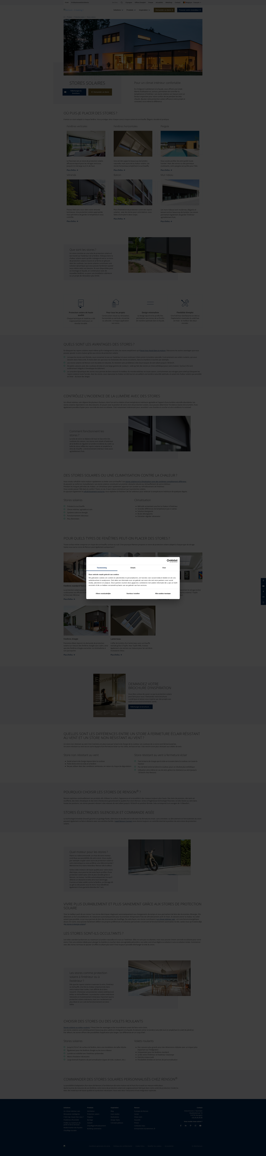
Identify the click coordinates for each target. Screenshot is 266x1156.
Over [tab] (164, 568)
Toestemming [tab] (102, 568)
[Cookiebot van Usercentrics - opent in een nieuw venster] (168, 560)
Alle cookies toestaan (163, 593)
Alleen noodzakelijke (103, 593)
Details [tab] (133, 568)
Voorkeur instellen (133, 593)
